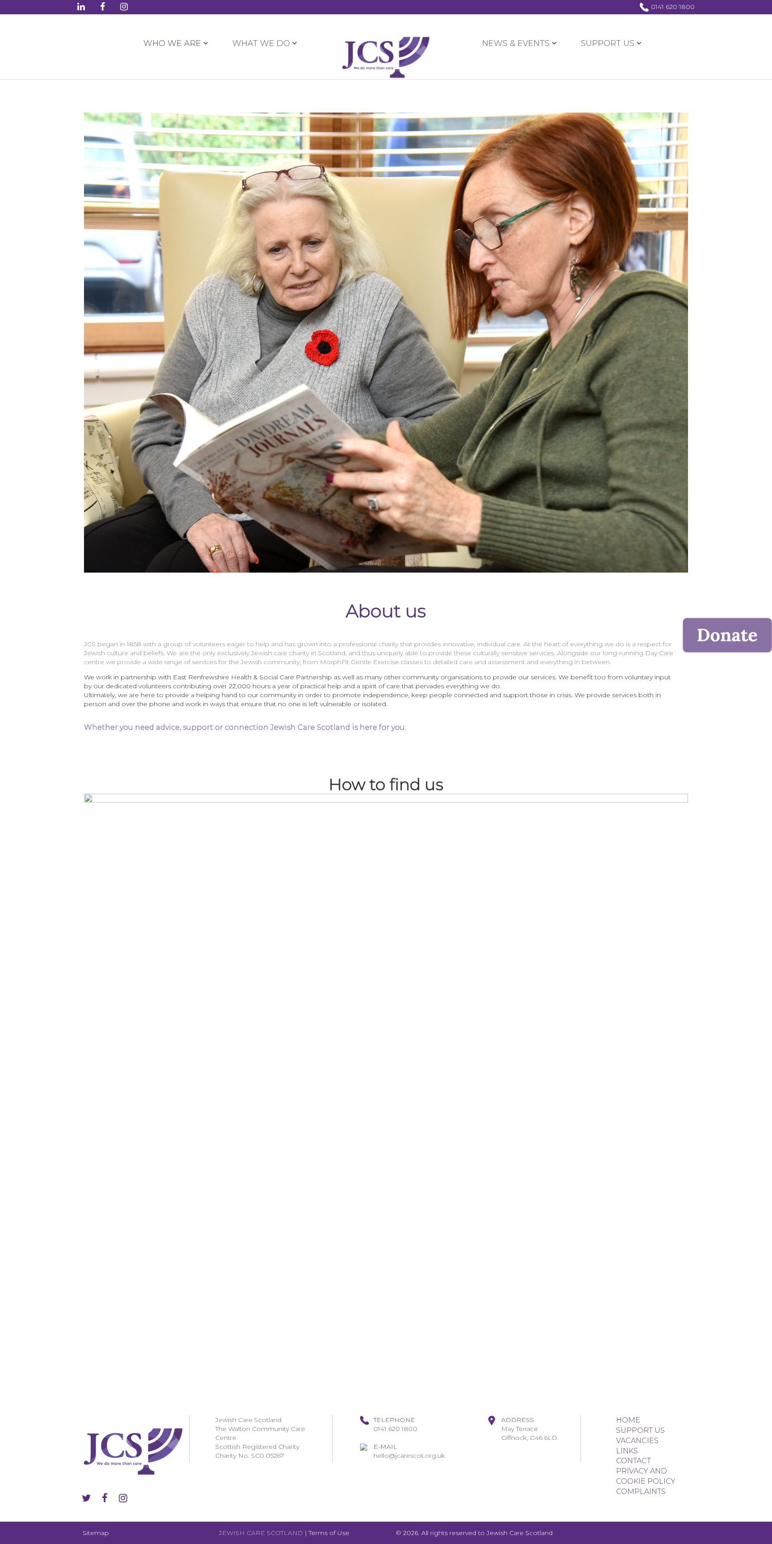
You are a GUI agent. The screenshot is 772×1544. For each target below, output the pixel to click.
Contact (633, 1460)
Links (627, 1451)
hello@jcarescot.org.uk (409, 1456)
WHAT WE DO (261, 43)
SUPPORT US (607, 43)
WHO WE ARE (172, 43)
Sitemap (96, 1533)
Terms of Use (329, 1533)
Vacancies (637, 1440)
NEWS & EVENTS (516, 43)
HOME (628, 1420)
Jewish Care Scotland (520, 1533)
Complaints (641, 1491)
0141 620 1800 (673, 7)
